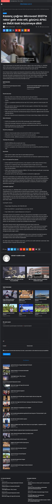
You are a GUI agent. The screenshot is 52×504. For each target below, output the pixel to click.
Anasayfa (6, 9)
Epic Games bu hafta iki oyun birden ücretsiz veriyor (15, 439)
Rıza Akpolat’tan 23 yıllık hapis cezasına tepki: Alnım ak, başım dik (26, 396)
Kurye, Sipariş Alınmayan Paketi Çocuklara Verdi (8, 300)
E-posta (5, 345)
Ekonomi (10, 9)
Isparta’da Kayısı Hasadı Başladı (8, 313)
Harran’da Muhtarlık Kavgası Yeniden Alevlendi (21, 465)
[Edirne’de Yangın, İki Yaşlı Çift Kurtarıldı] (6, 387)
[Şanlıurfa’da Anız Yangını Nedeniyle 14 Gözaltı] (6, 366)
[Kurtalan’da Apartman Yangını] (6, 461)
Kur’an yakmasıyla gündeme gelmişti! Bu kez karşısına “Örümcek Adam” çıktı (28, 413)
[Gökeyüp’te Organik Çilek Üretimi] (42, 308)
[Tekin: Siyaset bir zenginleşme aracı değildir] (6, 409)
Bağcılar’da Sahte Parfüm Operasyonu (25, 300)
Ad (4, 341)
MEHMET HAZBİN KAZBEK (10, 26)
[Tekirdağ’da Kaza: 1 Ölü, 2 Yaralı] (6, 378)
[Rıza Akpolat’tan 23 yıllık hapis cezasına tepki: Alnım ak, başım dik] (6, 398)
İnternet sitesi (30, 345)
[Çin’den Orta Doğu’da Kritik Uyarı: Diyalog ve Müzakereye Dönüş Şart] (6, 403)
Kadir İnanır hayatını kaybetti (17, 390)
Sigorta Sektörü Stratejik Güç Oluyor (26, 313)
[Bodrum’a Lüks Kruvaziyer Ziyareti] (42, 294)
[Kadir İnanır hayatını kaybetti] (6, 392)
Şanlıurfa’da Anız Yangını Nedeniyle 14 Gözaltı (21, 365)
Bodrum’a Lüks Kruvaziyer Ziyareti (41, 300)
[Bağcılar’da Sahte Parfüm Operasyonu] (26, 294)
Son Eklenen (26, 360)
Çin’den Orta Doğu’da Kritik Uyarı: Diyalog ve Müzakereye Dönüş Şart (27, 402)
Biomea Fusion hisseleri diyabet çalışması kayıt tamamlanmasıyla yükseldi (20, 430)
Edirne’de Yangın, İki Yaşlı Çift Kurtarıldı (20, 385)
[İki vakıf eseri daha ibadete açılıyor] (6, 420)
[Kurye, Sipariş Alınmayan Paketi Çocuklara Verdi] (10, 294)
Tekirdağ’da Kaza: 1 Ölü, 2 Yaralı (16, 1)
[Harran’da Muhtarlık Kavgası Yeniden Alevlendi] (6, 466)
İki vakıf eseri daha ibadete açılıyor (19, 419)
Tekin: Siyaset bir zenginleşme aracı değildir (21, 407)
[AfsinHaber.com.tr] (26, 4)
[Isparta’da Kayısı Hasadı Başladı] (10, 308)
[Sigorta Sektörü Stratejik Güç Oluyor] (26, 308)
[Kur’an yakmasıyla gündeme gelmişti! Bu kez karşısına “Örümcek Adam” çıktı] (6, 415)
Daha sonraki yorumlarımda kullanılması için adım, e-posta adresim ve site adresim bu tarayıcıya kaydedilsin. (26, 350)
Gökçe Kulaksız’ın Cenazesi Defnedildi (19, 370)
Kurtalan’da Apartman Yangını (18, 459)
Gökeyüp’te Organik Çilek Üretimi (41, 313)
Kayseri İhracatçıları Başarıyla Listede (12, 85)
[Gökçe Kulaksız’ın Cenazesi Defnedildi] (6, 372)
